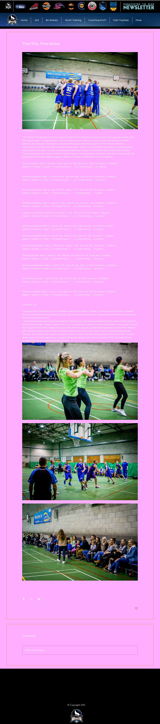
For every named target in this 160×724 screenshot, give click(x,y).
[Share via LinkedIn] (39, 598)
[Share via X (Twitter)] (31, 598)
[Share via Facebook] (23, 598)
